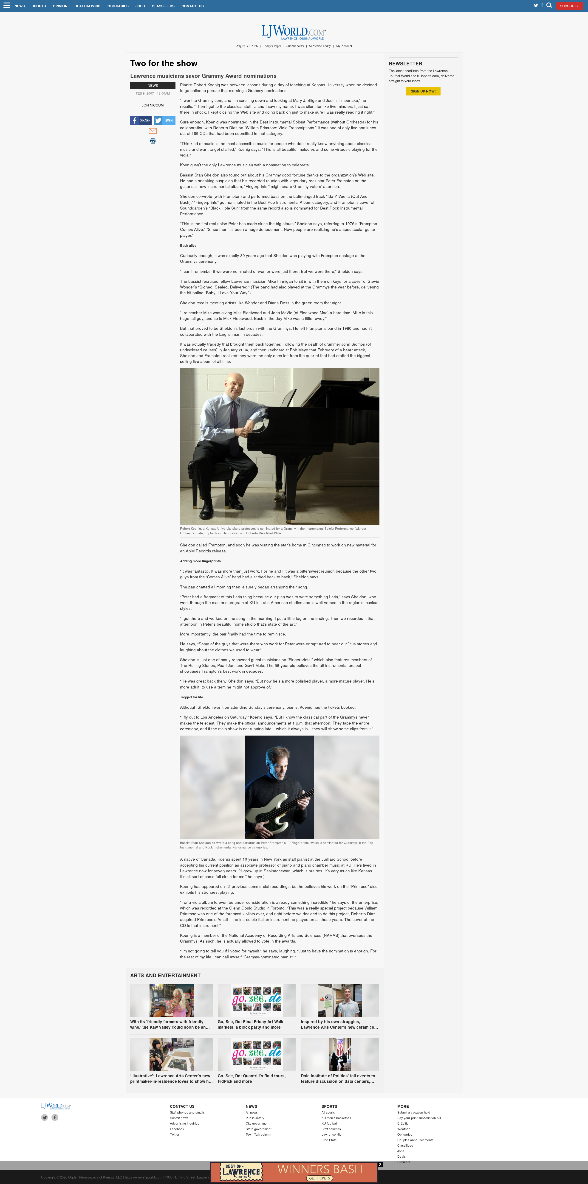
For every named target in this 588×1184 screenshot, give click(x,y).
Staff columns (331, 1129)
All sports (328, 1112)
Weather (403, 1129)
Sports (39, 5)
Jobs (140, 5)
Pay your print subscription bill (419, 1118)
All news (252, 1112)
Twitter (174, 1134)
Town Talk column (258, 1134)
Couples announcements (415, 1140)
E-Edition (403, 1123)
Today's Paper (272, 46)
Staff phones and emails (187, 1112)
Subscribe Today (320, 46)
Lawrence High (332, 1134)
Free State (329, 1140)
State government (258, 1129)
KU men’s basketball (336, 1118)
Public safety (255, 1118)
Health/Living (87, 5)
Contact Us (192, 5)
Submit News (295, 46)
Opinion (60, 5)
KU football (329, 1123)
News (19, 5)
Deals (401, 1156)
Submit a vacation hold (413, 1112)
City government (257, 1123)
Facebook (177, 1129)
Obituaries (118, 5)
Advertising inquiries (184, 1123)
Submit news (179, 1118)
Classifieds (163, 5)
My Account (344, 46)
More (403, 1106)
